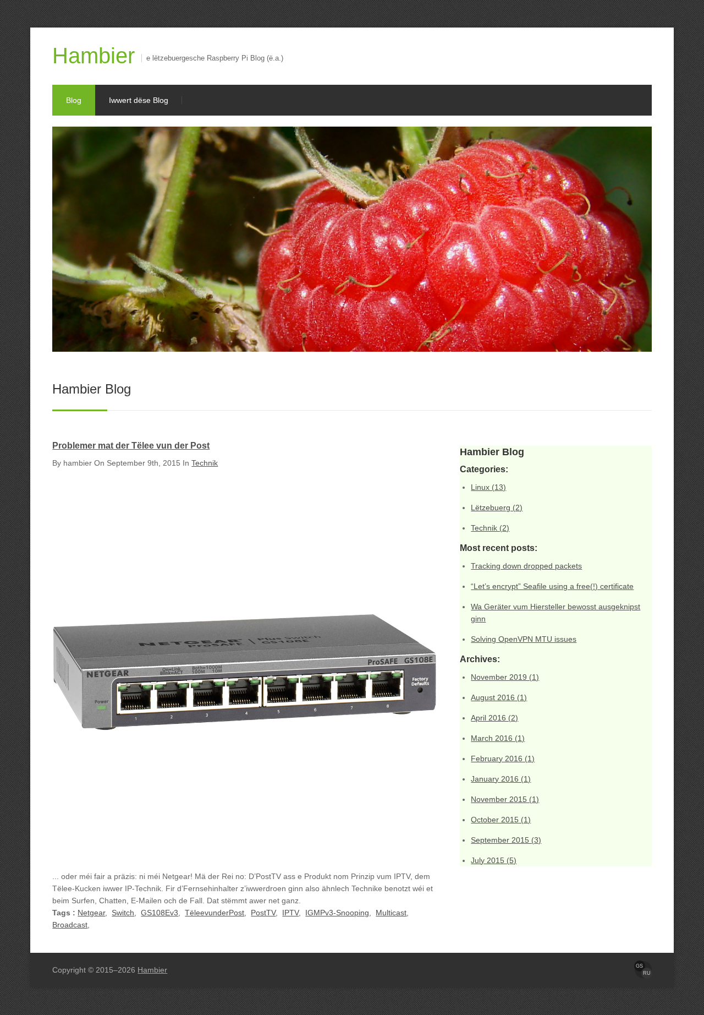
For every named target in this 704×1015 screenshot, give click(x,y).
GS (639, 966)
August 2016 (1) (499, 697)
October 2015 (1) (501, 819)
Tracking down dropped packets (526, 565)
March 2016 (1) (498, 738)
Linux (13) (488, 487)
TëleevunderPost (214, 912)
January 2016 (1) (501, 778)
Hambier (93, 55)
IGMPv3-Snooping (337, 912)
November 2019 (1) (505, 677)
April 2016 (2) (494, 717)
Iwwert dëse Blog (138, 100)
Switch (123, 912)
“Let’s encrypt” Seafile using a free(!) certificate (552, 586)
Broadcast (69, 924)
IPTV (290, 912)
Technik (204, 463)
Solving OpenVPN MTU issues (523, 639)
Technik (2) (490, 527)
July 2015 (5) (493, 860)
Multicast (391, 912)
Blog (73, 100)
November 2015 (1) (505, 799)
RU (647, 973)
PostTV (263, 912)
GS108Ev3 (159, 912)
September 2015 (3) (506, 840)
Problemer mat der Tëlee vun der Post (131, 445)
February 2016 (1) (503, 758)
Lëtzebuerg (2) (496, 507)
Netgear (91, 912)
